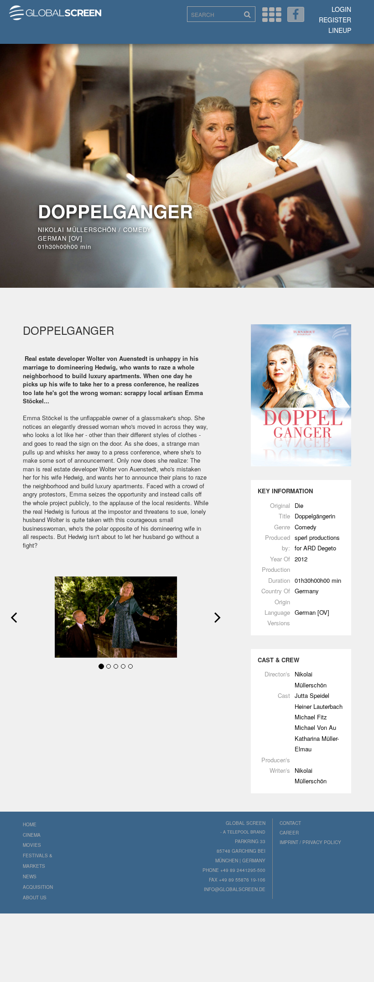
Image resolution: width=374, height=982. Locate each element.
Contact (290, 823)
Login (341, 9)
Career (289, 832)
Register (335, 19)
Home (29, 824)
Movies (32, 845)
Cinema (32, 835)
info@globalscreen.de (234, 889)
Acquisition (38, 887)
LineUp (339, 30)
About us (35, 897)
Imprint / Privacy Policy (310, 842)
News (29, 876)
